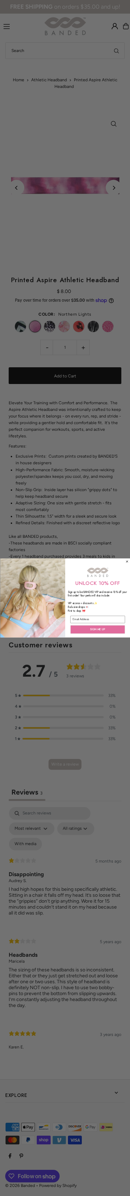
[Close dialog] (127, 561)
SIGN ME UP (97, 629)
